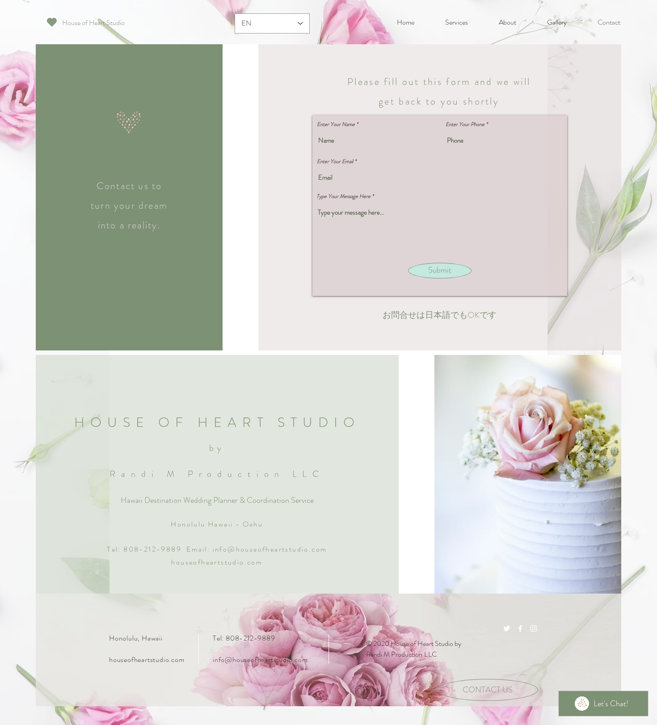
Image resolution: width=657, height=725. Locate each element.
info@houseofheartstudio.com (270, 549)
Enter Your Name (336, 124)
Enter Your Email (335, 161)
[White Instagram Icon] (533, 628)
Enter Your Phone (465, 124)
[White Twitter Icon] (506, 628)
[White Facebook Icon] (520, 628)
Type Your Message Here (343, 196)
